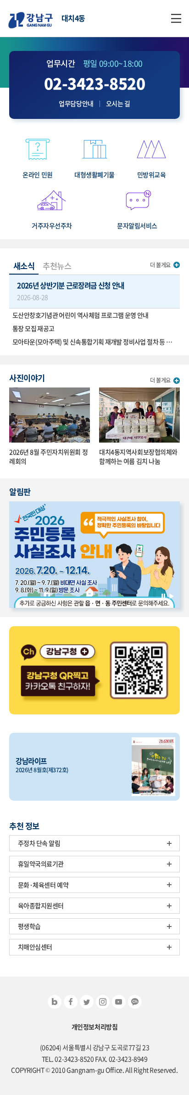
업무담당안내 (76, 103)
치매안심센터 (35, 946)
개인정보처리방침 (95, 1026)
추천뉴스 (57, 266)
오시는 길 (118, 103)
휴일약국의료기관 (41, 863)
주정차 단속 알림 (39, 843)
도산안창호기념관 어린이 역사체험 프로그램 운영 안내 (80, 315)
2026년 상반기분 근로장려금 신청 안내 (70, 291)
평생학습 (29, 926)
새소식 (24, 266)
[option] (94, 554)
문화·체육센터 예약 (43, 884)
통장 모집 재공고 (33, 328)
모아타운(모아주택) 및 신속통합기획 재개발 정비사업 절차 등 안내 (95, 341)
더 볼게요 (160, 265)
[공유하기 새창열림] (54, 1002)
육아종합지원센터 (41, 905)
